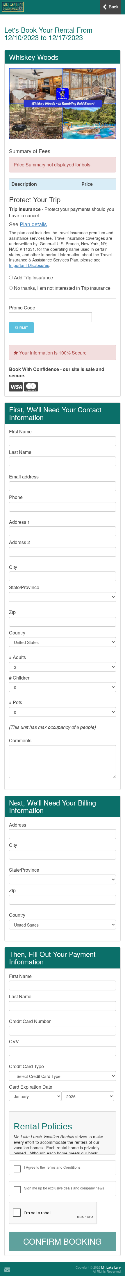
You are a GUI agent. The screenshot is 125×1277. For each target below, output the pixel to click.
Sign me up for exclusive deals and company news (64, 1188)
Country (17, 633)
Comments (20, 740)
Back (113, 6)
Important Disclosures (29, 265)
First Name (20, 431)
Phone (16, 497)
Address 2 (19, 542)
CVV (14, 1041)
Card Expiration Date (30, 1087)
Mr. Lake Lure (111, 1267)
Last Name (20, 452)
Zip (12, 612)
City (13, 567)
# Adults (17, 657)
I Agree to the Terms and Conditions (52, 1167)
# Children (20, 678)
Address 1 (19, 522)
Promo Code (22, 308)
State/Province (24, 587)
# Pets (15, 702)
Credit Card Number (30, 1021)
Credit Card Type (26, 1066)
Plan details (33, 224)
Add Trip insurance (33, 277)
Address (17, 825)
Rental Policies (43, 1126)
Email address (24, 477)
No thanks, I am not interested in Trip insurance (62, 288)
